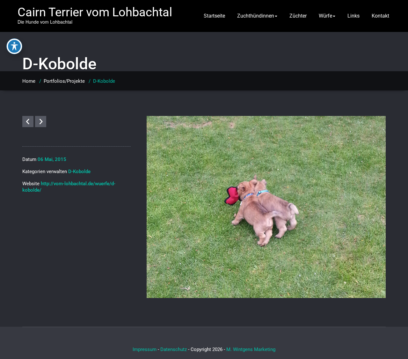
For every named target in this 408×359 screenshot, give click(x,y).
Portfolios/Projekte (64, 81)
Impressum (145, 349)
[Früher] (27, 121)
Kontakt (380, 16)
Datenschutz (173, 349)
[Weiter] (40, 121)
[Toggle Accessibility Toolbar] (14, 46)
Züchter (298, 16)
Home (28, 81)
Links (353, 16)
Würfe (325, 16)
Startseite (214, 16)
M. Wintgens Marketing (250, 349)
